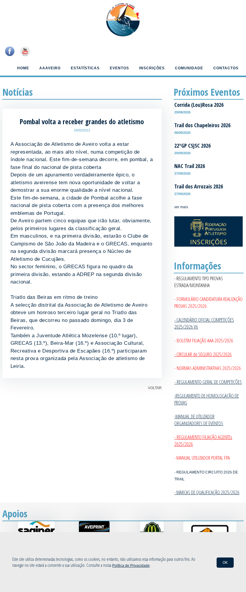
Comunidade (189, 68)
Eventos (119, 68)
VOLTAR (155, 388)
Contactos (225, 68)
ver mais (181, 207)
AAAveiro (50, 68)
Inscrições (152, 68)
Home (23, 68)
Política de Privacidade (131, 565)
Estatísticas (85, 68)
